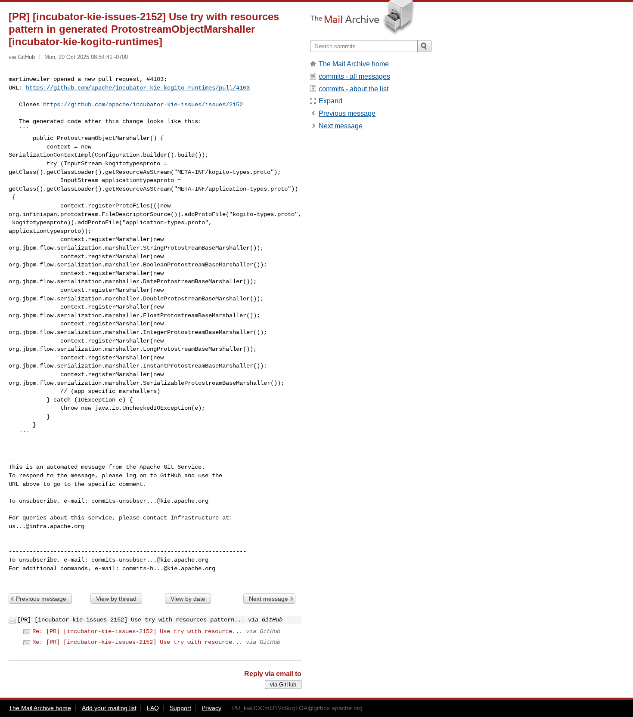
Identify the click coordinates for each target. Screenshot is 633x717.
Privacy (211, 708)
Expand (330, 101)
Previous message (41, 598)
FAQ (153, 708)
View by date (188, 598)
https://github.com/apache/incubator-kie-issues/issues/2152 (143, 104)
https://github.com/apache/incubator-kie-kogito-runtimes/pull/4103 (138, 87)
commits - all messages (354, 76)
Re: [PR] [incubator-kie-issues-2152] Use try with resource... (137, 631)
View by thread (116, 598)
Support (180, 708)
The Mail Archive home (354, 64)
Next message (268, 598)
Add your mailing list (109, 708)
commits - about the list (353, 89)
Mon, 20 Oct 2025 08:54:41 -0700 (86, 57)
